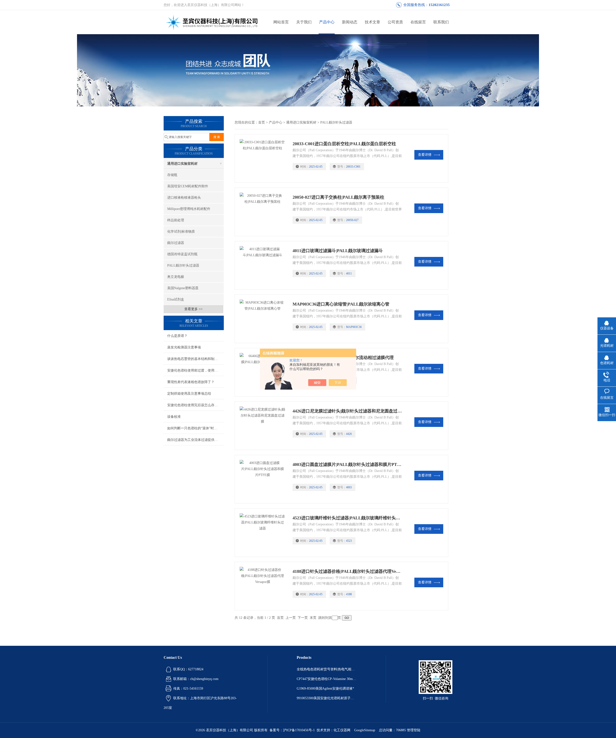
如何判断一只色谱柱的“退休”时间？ (194, 428)
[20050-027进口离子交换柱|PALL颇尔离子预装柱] (264, 212)
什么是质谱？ (177, 336)
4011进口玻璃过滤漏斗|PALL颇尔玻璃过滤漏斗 (338, 250)
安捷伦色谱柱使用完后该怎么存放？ (194, 405)
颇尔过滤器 (175, 243)
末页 (313, 618)
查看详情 (424, 155)
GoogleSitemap (364, 730)
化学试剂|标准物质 (181, 231)
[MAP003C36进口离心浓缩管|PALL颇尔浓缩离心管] (264, 319)
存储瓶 (172, 175)
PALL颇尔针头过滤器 (183, 265)
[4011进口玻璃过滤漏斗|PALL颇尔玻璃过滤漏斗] (264, 265)
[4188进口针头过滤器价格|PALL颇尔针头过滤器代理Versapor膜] (264, 586)
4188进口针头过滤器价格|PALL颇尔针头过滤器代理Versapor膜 (347, 571)
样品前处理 (175, 220)
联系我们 (441, 22)
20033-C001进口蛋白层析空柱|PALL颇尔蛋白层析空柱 (344, 143)
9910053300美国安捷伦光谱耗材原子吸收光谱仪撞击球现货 (327, 698)
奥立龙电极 (175, 277)
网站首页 (281, 22)
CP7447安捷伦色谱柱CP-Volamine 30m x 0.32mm (327, 679)
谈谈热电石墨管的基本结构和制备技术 (195, 359)
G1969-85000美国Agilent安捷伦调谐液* (325, 688)
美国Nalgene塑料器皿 (183, 288)
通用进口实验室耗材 (182, 163)
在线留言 (418, 22)
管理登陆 (413, 730)
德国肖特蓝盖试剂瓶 (182, 254)
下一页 (303, 618)
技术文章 (372, 22)
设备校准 (174, 416)
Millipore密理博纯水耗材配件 (188, 209)
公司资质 (395, 22)
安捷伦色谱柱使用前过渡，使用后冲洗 (195, 370)
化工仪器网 (342, 730)
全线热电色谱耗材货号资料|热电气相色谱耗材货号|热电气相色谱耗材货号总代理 (327, 669)
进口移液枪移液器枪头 (184, 197)
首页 (261, 122)
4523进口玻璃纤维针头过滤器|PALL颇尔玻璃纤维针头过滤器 (347, 518)
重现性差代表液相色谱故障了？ (190, 382)
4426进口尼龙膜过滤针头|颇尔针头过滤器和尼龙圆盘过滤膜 (347, 411)
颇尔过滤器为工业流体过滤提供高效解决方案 (195, 440)
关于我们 (304, 22)
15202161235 (439, 5)
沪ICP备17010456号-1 (299, 730)
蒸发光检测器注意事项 (184, 347)
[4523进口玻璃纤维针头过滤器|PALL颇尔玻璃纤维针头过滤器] (264, 532)
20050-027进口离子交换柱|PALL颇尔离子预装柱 (338, 197)
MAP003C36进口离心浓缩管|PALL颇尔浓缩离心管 (341, 304)
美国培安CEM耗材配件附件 (187, 186)
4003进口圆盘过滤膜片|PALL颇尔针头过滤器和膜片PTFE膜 (347, 464)
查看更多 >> (193, 309)
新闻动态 (349, 22)
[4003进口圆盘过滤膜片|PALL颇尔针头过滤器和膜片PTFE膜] (264, 479)
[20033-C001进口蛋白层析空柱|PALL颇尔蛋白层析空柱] (264, 158)
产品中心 (326, 22)
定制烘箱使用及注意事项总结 (189, 393)
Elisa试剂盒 (175, 299)
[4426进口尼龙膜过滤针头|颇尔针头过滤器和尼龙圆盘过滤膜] (264, 425)
